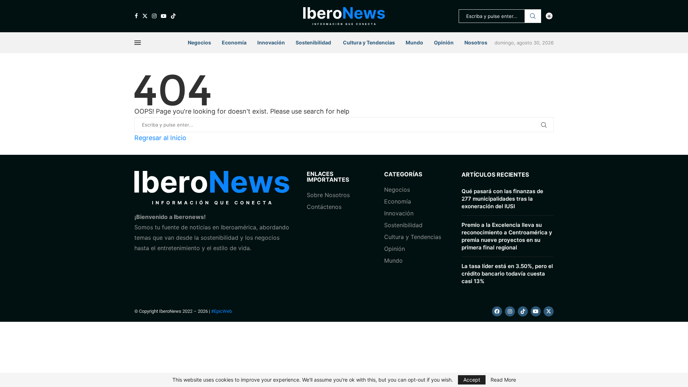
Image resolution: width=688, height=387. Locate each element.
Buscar (533, 16)
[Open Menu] (137, 42)
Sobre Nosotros (328, 195)
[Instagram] (154, 16)
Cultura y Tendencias (412, 237)
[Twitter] (145, 16)
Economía (234, 42)
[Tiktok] (173, 16)
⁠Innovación (399, 213)
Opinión (444, 42)
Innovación (271, 42)
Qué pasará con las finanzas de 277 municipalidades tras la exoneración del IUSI (502, 199)
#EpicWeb (221, 311)
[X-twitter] (549, 311)
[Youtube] (164, 16)
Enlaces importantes (328, 176)
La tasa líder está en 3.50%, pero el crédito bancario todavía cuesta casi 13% (507, 274)
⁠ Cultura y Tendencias (368, 42)
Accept (471, 380)
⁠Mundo (393, 260)
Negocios (199, 42)
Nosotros (475, 42)
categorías (403, 174)
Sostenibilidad (313, 42)
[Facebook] (136, 16)
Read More (503, 379)
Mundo (414, 42)
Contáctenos (324, 207)
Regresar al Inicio (160, 138)
